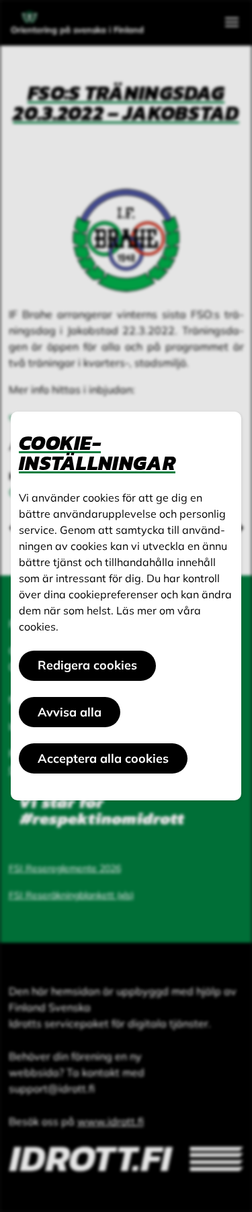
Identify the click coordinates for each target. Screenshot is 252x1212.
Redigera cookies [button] (87, 665)
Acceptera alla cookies (103, 758)
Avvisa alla (69, 712)
